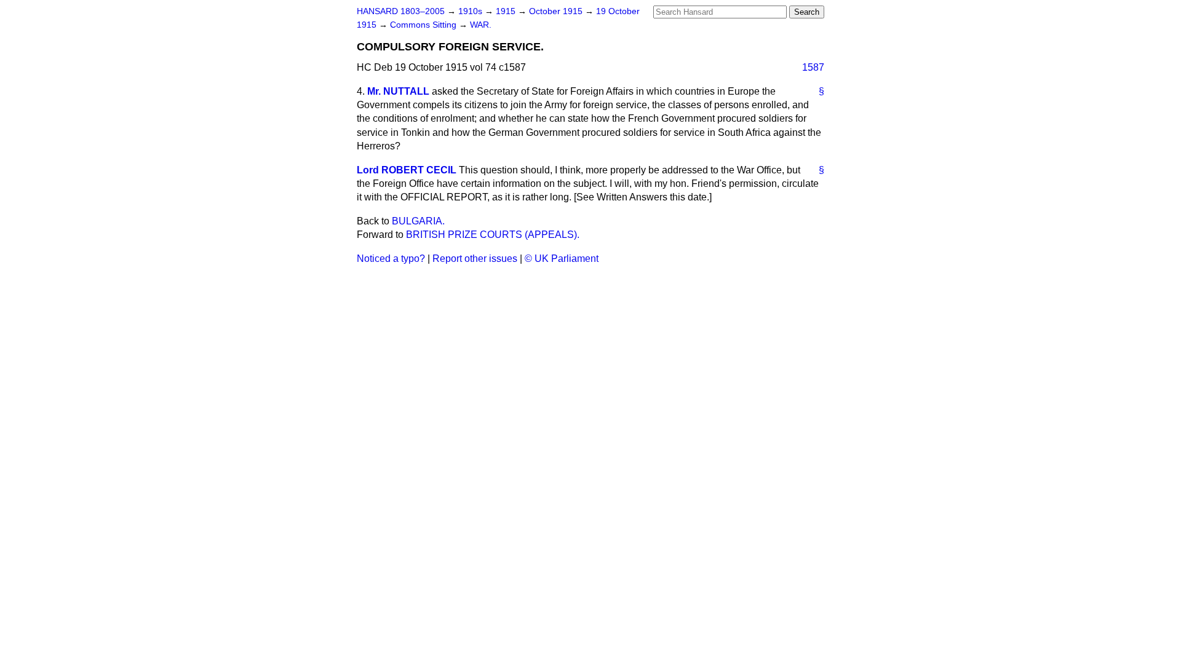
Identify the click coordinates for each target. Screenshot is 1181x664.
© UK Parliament (561, 258)
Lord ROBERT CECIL (406, 170)
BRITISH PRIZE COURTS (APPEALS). (492, 234)
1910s (471, 11)
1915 (507, 11)
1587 (813, 67)
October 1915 (557, 11)
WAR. (480, 25)
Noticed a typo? (391, 258)
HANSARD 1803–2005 (401, 11)
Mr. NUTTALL (398, 91)
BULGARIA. (418, 221)
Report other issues (474, 258)
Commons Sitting (424, 25)
